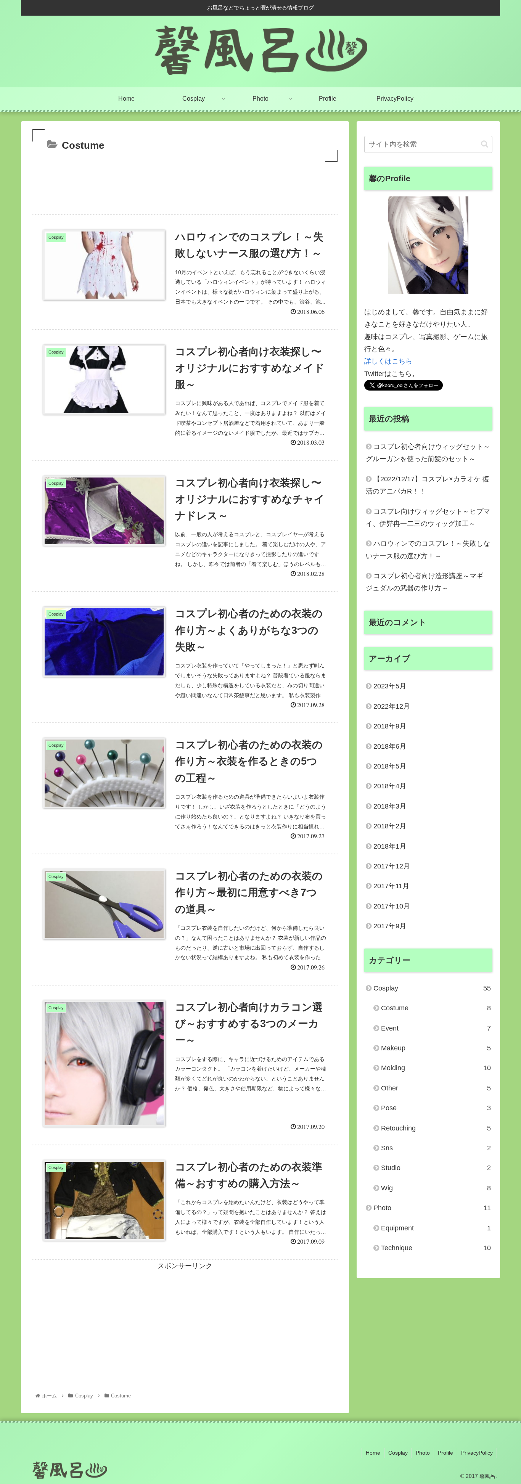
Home (373, 1453)
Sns (436, 1148)
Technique (436, 1248)
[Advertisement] (185, 185)
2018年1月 (389, 846)
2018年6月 (389, 746)
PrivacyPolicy (477, 1453)
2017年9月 (389, 926)
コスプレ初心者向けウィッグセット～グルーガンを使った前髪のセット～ (428, 453)
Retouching (436, 1128)
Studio (436, 1168)
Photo (432, 1208)
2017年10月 (391, 906)
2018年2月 (389, 826)
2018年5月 (389, 766)
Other (436, 1088)
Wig (436, 1188)
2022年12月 (391, 706)
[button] (484, 144)
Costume (436, 1008)
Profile (445, 1453)
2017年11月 (391, 886)
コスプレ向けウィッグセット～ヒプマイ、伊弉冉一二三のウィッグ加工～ (428, 517)
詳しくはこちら (388, 361)
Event (436, 1028)
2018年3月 (389, 806)
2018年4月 (389, 786)
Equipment (436, 1228)
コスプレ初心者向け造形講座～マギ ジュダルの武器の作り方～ (424, 582)
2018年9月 (389, 726)
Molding (436, 1068)
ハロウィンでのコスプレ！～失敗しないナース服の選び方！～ (428, 550)
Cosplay (432, 988)
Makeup (436, 1048)
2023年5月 (389, 686)
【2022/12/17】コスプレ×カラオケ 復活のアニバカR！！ (427, 485)
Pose (436, 1108)
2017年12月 (391, 866)
